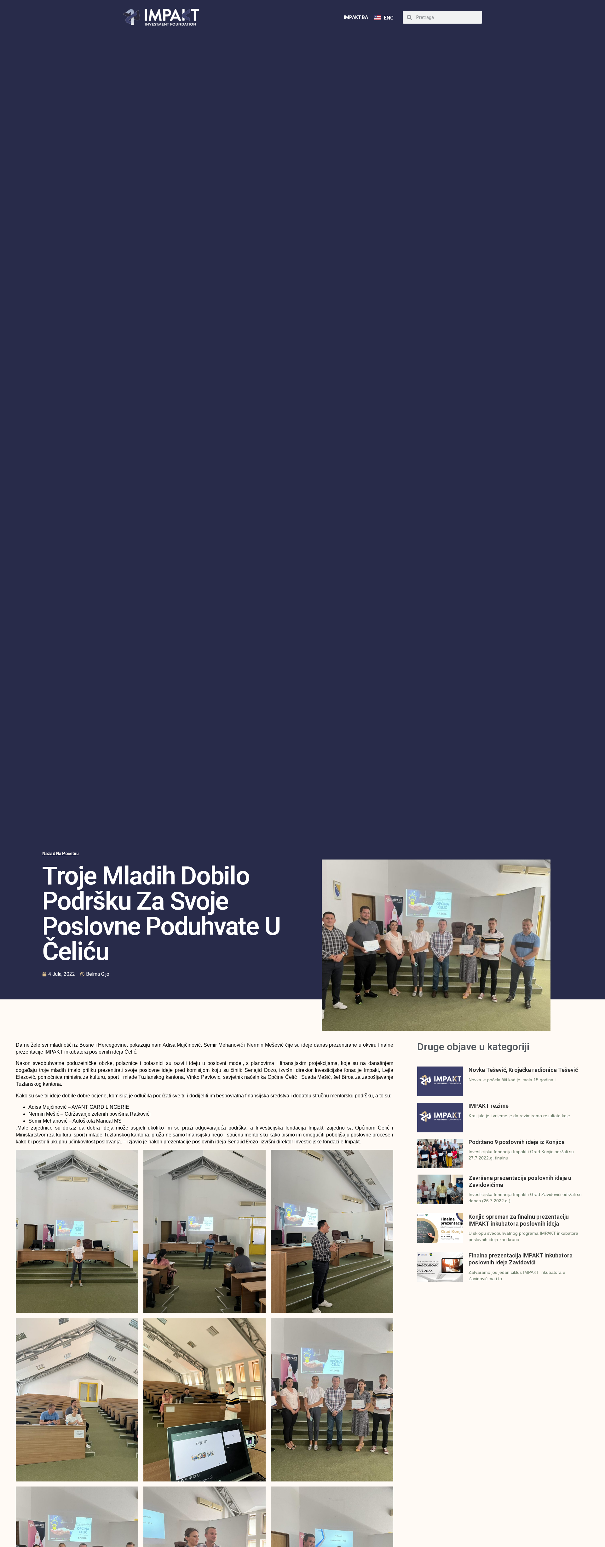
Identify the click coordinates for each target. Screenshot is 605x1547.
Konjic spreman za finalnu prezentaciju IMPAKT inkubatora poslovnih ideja (519, 1220)
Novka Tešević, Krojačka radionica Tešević (523, 1070)
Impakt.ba (356, 17)
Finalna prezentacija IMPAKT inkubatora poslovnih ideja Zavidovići (521, 1259)
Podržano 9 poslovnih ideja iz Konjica (517, 1142)
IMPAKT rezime (489, 1105)
